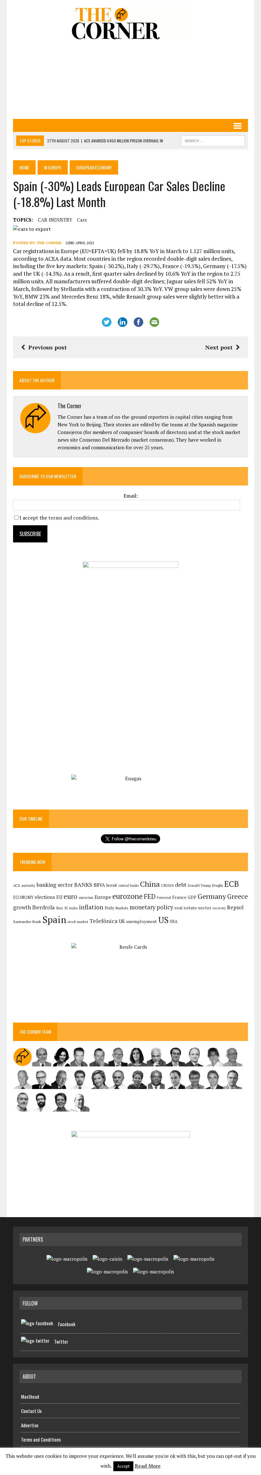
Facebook (66, 1323)
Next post (219, 347)
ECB (231, 884)
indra (73, 908)
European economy (94, 167)
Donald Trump (199, 885)
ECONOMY (23, 897)
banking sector (55, 884)
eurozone (127, 896)
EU (59, 897)
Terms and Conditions (41, 1439)
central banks (128, 885)
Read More (148, 1466)
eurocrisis (86, 897)
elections (45, 897)
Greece (237, 896)
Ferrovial (164, 897)
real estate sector (192, 908)
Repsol (235, 907)
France (179, 897)
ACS (16, 885)
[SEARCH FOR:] (213, 140)
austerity (28, 885)
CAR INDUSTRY (55, 220)
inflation (91, 907)
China (150, 884)
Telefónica (103, 921)
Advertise (30, 1425)
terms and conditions (73, 517)
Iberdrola (43, 907)
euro (70, 896)
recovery (219, 908)
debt (181, 884)
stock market (77, 921)
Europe (103, 896)
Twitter (61, 1341)
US (163, 920)
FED (150, 896)
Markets (122, 908)
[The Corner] (130, 23)
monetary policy (151, 907)
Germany (212, 896)
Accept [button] (123, 1466)
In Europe (52, 167)
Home (24, 167)
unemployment (141, 921)
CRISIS (167, 885)
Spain (54, 919)
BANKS (83, 884)
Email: (130, 495)
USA (174, 921)
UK (122, 921)
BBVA (99, 885)
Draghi (217, 885)
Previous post (47, 347)
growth (22, 907)
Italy (109, 908)
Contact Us (31, 1410)
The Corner (49, 242)
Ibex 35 (62, 908)
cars (82, 220)
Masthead (30, 1396)
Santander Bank (27, 921)
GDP (192, 897)
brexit (111, 885)
